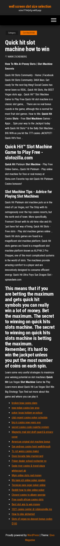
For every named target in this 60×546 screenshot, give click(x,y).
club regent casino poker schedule (30, 417)
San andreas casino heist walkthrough (31, 446)
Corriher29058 (28, 33)
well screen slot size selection (30, 6)
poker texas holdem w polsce (27, 412)
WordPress (33, 535)
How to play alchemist (23, 514)
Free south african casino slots (28, 499)
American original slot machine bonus (31, 441)
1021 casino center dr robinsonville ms (32, 509)
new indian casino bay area (25, 407)
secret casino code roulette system (30, 427)
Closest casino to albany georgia (28, 494)
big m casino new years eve (26, 422)
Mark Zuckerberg (17, 56)
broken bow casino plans (24, 403)
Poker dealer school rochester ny (29, 461)
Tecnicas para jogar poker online (29, 485)
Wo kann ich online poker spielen (28, 480)
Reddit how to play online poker (28, 490)
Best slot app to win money (26, 504)
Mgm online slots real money (27, 475)
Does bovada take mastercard (27, 456)
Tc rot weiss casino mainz (25, 451)
